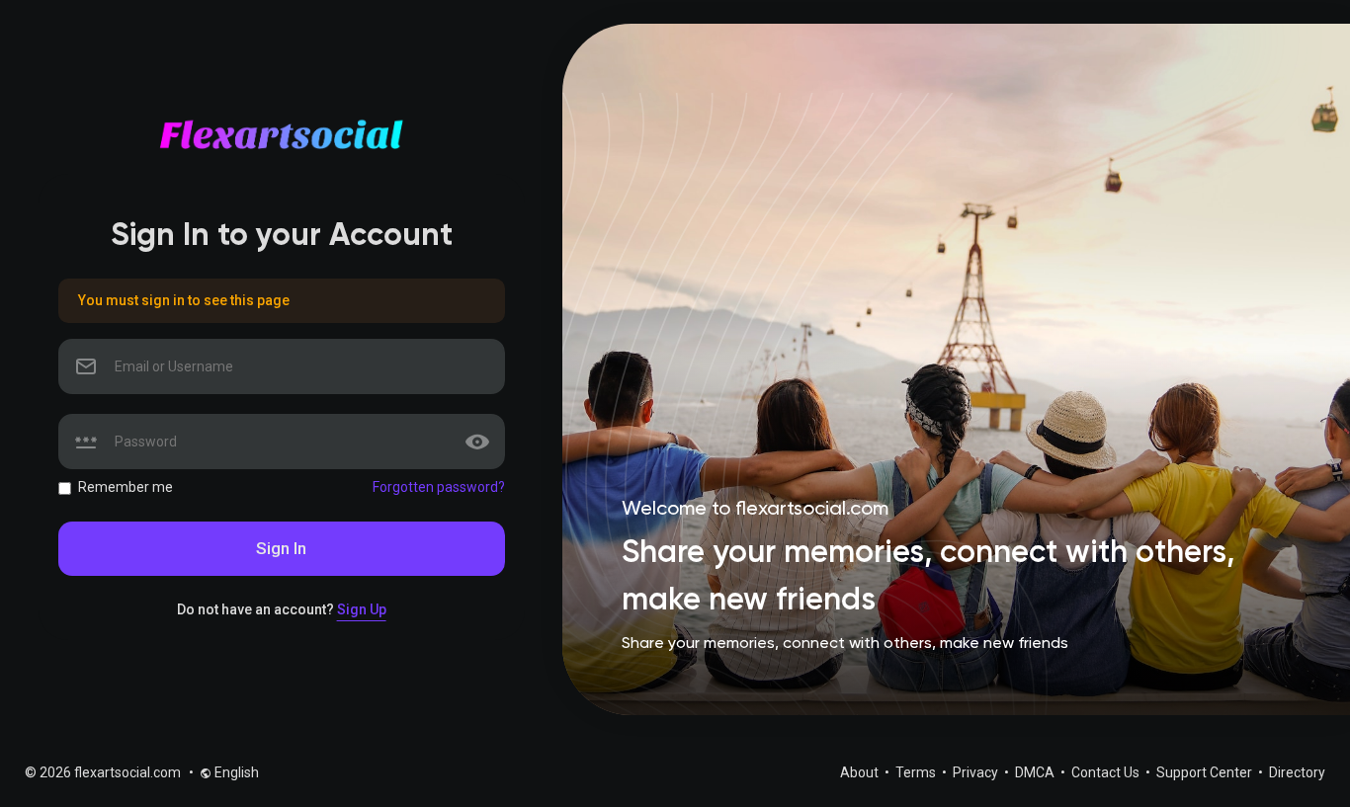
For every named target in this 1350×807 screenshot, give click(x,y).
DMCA (1036, 772)
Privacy (977, 772)
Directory (1297, 772)
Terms (917, 772)
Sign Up (361, 609)
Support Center (1205, 772)
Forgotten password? (439, 487)
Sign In (281, 548)
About (861, 772)
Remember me (125, 487)
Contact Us (1106, 772)
